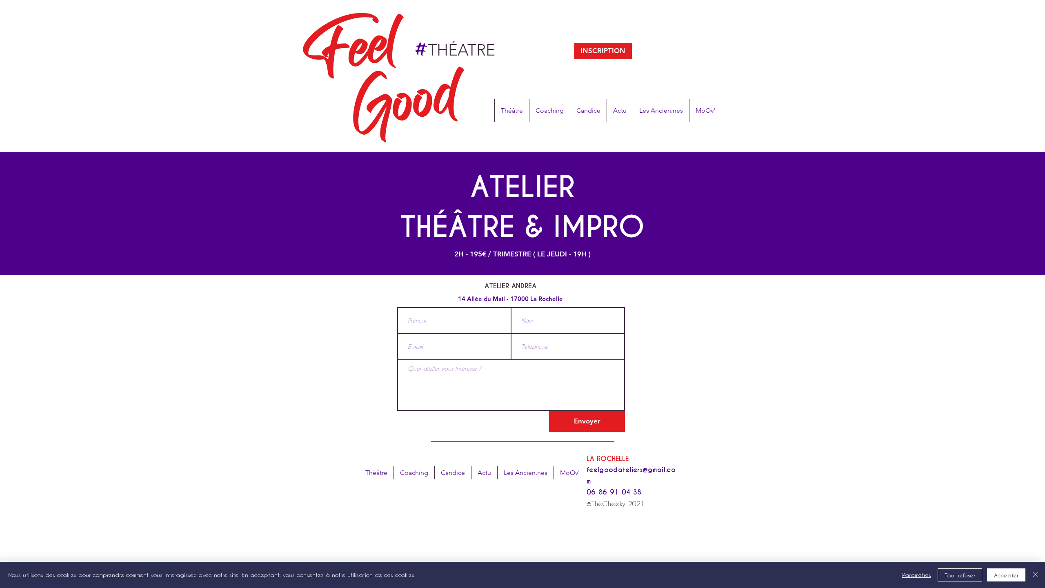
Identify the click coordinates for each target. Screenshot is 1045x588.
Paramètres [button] (916, 574)
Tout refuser (960, 575)
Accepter (1006, 575)
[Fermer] (1035, 574)
